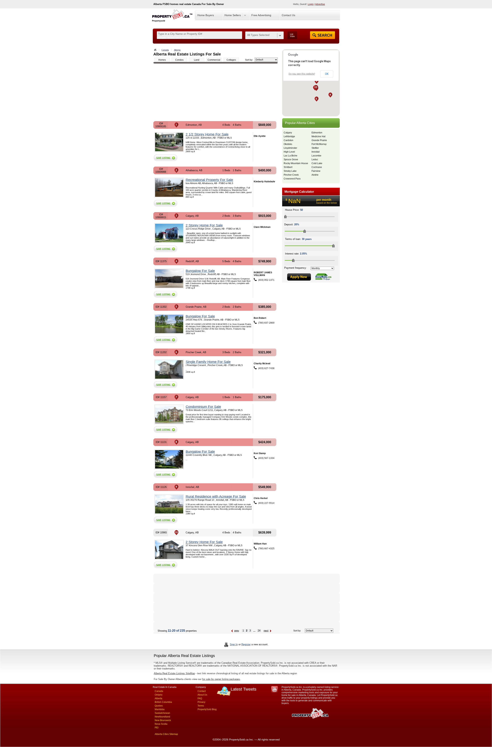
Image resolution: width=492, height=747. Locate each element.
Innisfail (316, 151)
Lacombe (316, 155)
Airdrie (315, 175)
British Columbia (163, 702)
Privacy (201, 702)
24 (259, 630)
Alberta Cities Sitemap (166, 734)
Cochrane (317, 167)
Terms (201, 705)
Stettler (315, 148)
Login (311, 4)
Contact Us (288, 15)
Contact (202, 691)
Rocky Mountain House (296, 163)
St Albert (288, 167)
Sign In (234, 644)
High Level (289, 151)
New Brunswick (163, 720)
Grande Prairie (319, 140)
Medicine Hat (318, 136)
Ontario (158, 694)
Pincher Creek (291, 175)
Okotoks (288, 144)
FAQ (200, 698)
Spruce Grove (291, 159)
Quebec (159, 705)
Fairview (316, 171)
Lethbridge (289, 136)
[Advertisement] (215, 92)
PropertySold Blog (207, 709)
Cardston (288, 140)
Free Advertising (261, 15)
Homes (162, 60)
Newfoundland (162, 716)
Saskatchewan (162, 713)
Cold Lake (317, 163)
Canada (165, 50)
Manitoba (160, 709)
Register (246, 644)
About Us (202, 694)
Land (196, 60)
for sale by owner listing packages (221, 679)
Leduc (315, 159)
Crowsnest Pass (292, 178)
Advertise (320, 4)
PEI (156, 727)
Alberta (177, 50)
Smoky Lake (290, 171)
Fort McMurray (319, 144)
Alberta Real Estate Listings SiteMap (174, 673)
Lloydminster (290, 148)
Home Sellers (232, 15)
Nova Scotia (161, 724)
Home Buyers (205, 15)
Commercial (214, 60)
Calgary (288, 132)
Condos (179, 60)
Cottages (231, 60)
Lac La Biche (290, 155)
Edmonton (317, 132)
